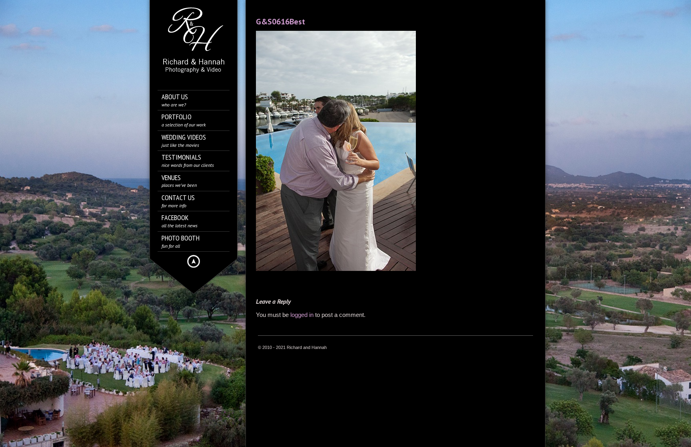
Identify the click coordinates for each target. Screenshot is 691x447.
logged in (302, 314)
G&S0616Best (280, 21)
